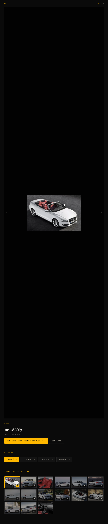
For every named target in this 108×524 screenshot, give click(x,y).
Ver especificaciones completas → (26, 441)
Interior (47, 459)
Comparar (56, 441)
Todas (12, 459)
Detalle (64, 459)
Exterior (28, 459)
